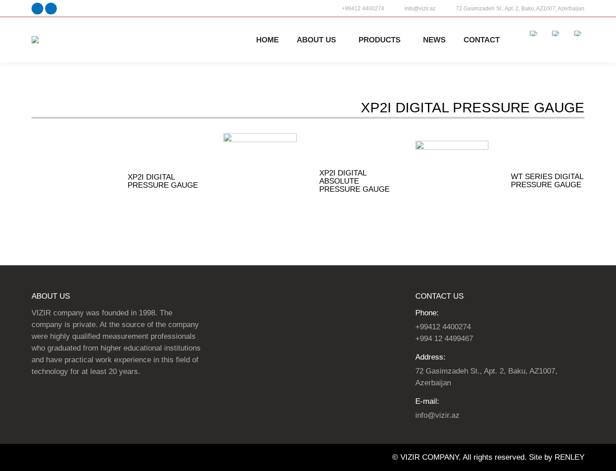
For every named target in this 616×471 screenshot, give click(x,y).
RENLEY (569, 457)
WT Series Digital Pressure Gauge (547, 180)
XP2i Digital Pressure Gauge (163, 181)
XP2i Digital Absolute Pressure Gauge (354, 181)
